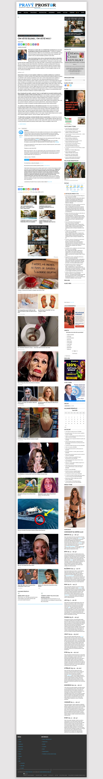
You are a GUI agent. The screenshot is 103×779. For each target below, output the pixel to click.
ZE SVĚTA (23, 763)
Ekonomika (52, 12)
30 (83, 423)
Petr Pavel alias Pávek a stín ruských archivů (73, 140)
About (19, 128)
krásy (82, 636)
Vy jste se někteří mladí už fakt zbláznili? (72, 157)
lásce (72, 559)
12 (71, 419)
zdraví (82, 547)
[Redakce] (21, 134)
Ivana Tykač (69, 344)
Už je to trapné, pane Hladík (70, 151)
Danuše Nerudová (70, 337)
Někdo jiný (69, 349)
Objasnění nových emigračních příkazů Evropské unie (75, 438)
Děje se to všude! (68, 469)
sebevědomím (72, 546)
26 (71, 423)
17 (65, 421)
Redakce (26, 35)
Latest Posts (24, 128)
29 (80, 423)
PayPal (37, 139)
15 (80, 419)
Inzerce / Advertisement (47, 739)
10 (65, 419)
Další (82, 12)
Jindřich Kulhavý (22, 124)
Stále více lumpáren (69, 447)
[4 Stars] (27, 192)
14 (77, 419)
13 (74, 419)
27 (74, 423)
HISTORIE (22, 765)
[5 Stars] (29, 192)
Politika (26, 12)
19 (71, 421)
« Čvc (65, 427)
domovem (67, 595)
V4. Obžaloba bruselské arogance (71, 473)
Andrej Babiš (69, 342)
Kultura (65, 12)
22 (80, 421)
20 (74, 421)
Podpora (72, 12)
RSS (68, 85)
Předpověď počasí (74, 191)
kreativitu (80, 538)
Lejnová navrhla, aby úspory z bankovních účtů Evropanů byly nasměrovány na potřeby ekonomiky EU (74, 442)
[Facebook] (20, 137)
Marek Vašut (69, 341)
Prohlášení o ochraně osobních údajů (49, 753)
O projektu (44, 746)
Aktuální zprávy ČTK (72, 193)
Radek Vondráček (70, 334)
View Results (74, 353)
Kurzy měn (72, 302)
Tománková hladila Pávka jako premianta (73, 445)
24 (65, 423)
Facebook (66, 85)
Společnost (33, 12)
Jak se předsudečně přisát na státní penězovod (74, 448)
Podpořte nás (44, 741)
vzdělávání (69, 675)
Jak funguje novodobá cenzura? (71, 431)
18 (68, 421)
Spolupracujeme (45, 751)
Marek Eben (69, 347)
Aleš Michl (69, 345)
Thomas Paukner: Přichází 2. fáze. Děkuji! (73, 131)
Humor (59, 12)
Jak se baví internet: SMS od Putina (72, 128)
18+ (78, 12)
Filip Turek (69, 339)
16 (83, 419)
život (69, 607)
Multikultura (42, 12)
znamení (80, 587)
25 (68, 423)
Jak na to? (42, 163)
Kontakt (43, 744)
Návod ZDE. (50, 181)
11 (68, 419)
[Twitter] (21, 137)
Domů (19, 12)
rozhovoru (68, 575)
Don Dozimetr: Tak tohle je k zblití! (71, 154)
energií (67, 546)
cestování (72, 575)
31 (65, 425)
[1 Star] (23, 192)
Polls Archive (67, 355)
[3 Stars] (26, 192)
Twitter (71, 85)
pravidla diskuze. (47, 165)
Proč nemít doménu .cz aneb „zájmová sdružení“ (74, 451)
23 (83, 421)
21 (77, 421)
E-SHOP (22, 768)
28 (77, 423)
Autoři (43, 749)
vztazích (80, 542)
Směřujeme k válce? (23, 595)
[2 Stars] (25, 192)
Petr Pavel (69, 336)
